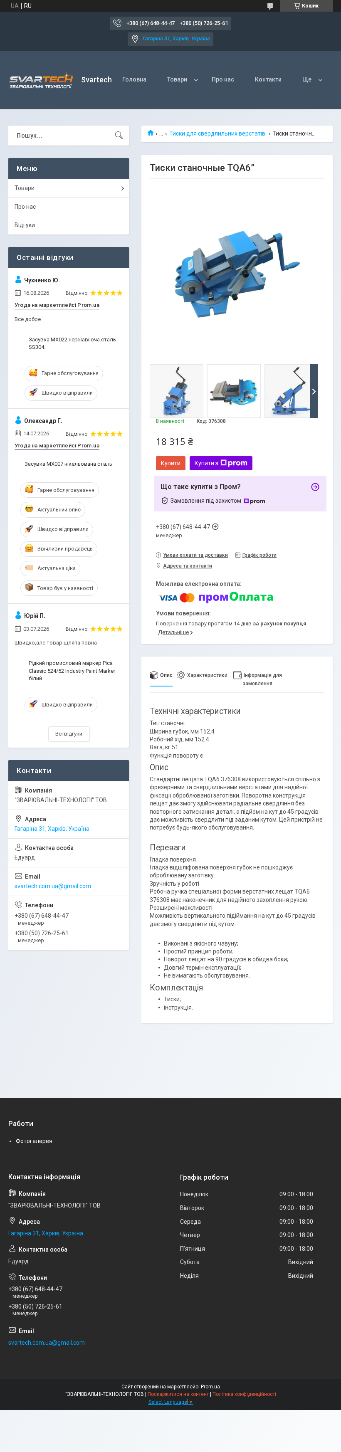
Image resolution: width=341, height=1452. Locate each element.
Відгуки (25, 225)
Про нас (223, 79)
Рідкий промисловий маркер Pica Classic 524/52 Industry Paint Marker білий (72, 670)
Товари (177, 79)
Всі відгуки (68, 734)
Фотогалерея (34, 1141)
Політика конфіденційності (244, 1394)
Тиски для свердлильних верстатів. (218, 133)
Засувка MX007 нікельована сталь (68, 464)
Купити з (206, 463)
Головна (134, 79)
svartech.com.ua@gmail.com (53, 886)
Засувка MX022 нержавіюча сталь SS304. (72, 343)
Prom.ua (210, 1387)
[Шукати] (119, 136)
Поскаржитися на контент (178, 1394)
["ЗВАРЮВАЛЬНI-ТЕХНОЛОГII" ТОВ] (41, 80)
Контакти (268, 79)
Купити (170, 463)
